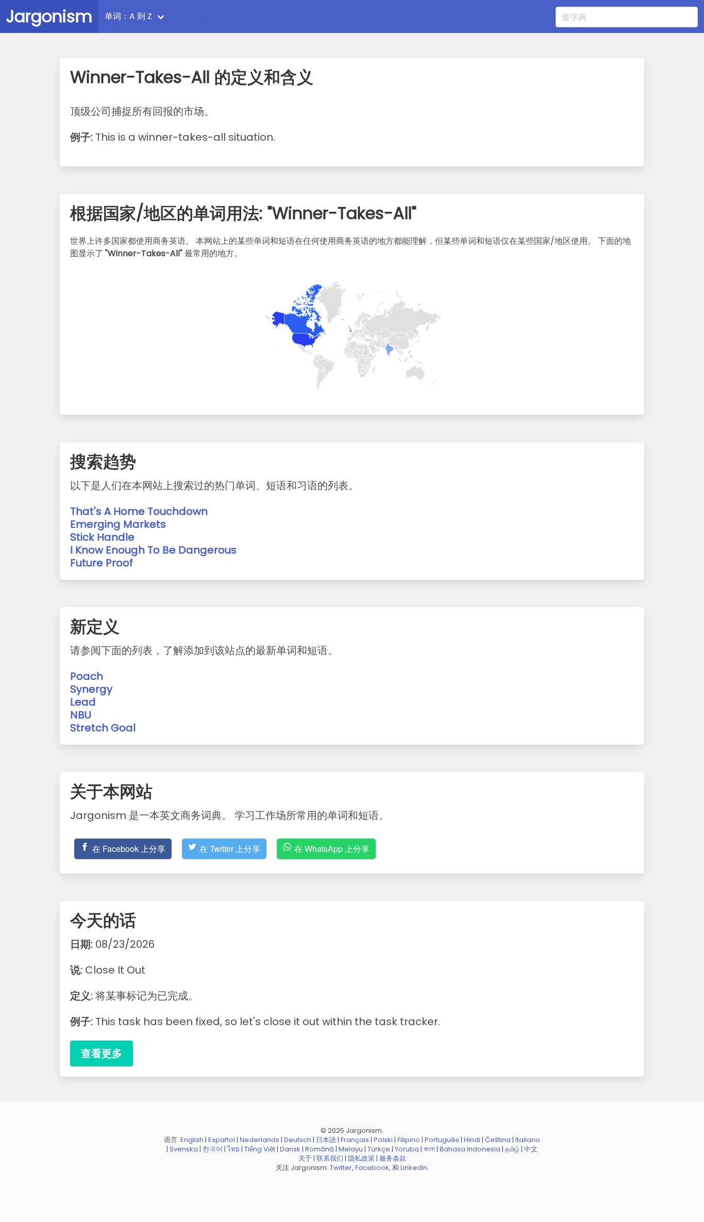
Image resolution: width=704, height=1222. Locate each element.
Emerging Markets (118, 524)
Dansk (290, 1149)
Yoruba (407, 1149)
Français (355, 1140)
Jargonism (49, 16)
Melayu (351, 1149)
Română (319, 1149)
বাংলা (429, 1149)
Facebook (372, 1168)
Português (442, 1140)
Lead (83, 702)
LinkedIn (413, 1168)
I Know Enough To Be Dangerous (153, 550)
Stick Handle (102, 537)
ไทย (233, 1149)
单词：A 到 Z (128, 16)
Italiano (527, 1140)
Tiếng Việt (259, 1149)
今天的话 (195, 16)
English (192, 1140)
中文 (531, 1149)
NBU (80, 715)
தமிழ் (512, 1149)
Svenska (184, 1149)
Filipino (408, 1140)
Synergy (91, 689)
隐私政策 (361, 1158)
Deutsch (297, 1140)
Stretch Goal (103, 728)
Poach (86, 676)
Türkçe (378, 1149)
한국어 (213, 1149)
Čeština (498, 1140)
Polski (383, 1140)
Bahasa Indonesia (470, 1149)
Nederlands (259, 1140)
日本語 (326, 1140)
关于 (305, 1158)
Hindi (472, 1140)
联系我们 (329, 1158)
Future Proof (101, 563)
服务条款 (392, 1158)
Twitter (341, 1168)
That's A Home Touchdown (139, 511)
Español (221, 1140)
